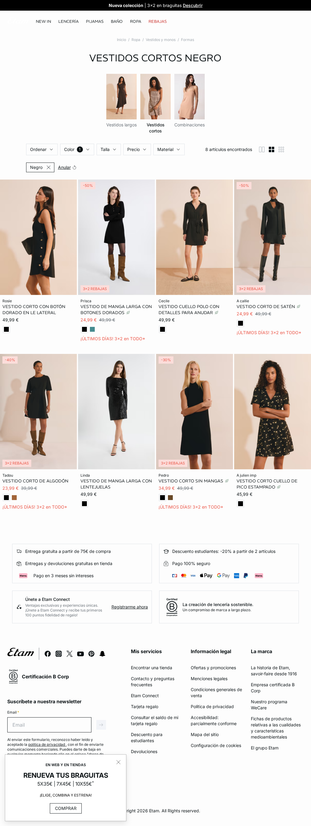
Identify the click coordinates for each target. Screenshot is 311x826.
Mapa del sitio (205, 734)
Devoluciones (144, 751)
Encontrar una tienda (151, 667)
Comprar (66, 808)
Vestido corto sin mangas (191, 480)
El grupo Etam (265, 747)
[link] (43, 22)
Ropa (136, 39)
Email (13, 712)
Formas (187, 39)
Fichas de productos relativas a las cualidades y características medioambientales (276, 727)
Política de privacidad (212, 706)
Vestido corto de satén (266, 306)
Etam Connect (145, 695)
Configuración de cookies (216, 745)
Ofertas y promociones (213, 667)
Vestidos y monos (161, 39)
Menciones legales (209, 678)
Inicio (121, 39)
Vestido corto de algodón (35, 480)
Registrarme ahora (129, 606)
